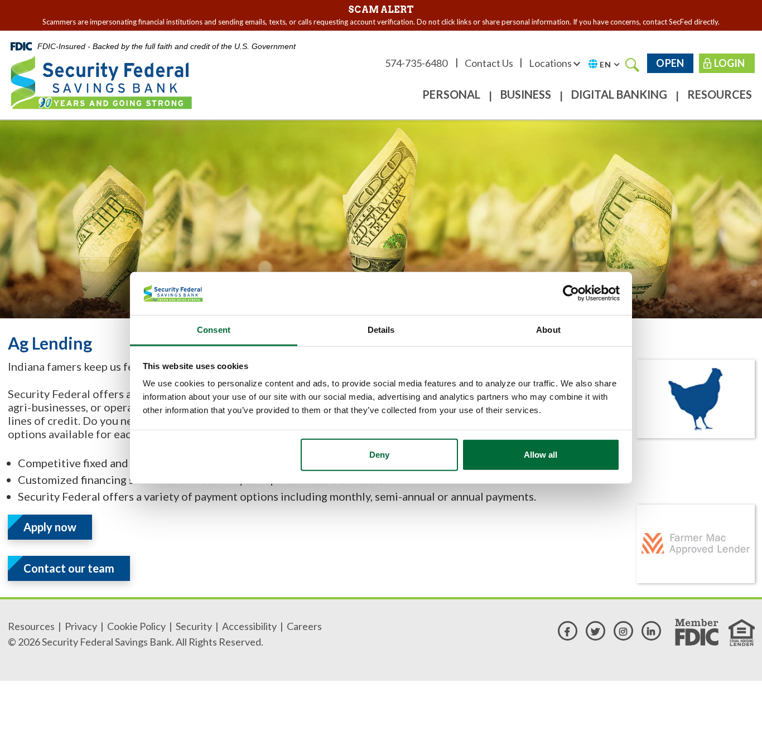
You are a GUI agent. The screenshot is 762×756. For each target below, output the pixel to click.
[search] (632, 64)
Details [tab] (381, 330)
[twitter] (595, 631)
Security (194, 626)
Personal (451, 94)
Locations (551, 63)
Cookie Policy (136, 626)
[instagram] (623, 631)
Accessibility (249, 626)
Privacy (81, 626)
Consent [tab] (213, 330)
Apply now (49, 527)
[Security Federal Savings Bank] (101, 80)
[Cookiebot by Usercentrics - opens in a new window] (571, 293)
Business (525, 94)
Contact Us (489, 63)
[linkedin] (651, 631)
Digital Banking (619, 94)
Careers (304, 626)
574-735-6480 (417, 63)
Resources (719, 94)
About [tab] (548, 330)
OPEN (670, 63)
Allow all (540, 454)
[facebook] (567, 631)
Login (729, 63)
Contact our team (68, 568)
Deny (379, 454)
